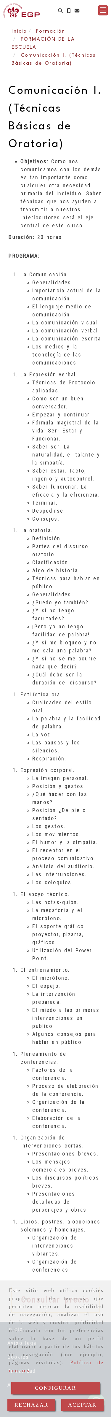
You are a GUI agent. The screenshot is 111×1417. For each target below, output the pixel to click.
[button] (103, 10)
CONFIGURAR (55, 1388)
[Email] (77, 10)
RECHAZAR (31, 1405)
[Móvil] (69, 10)
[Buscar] (60, 10)
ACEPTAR (82, 1405)
